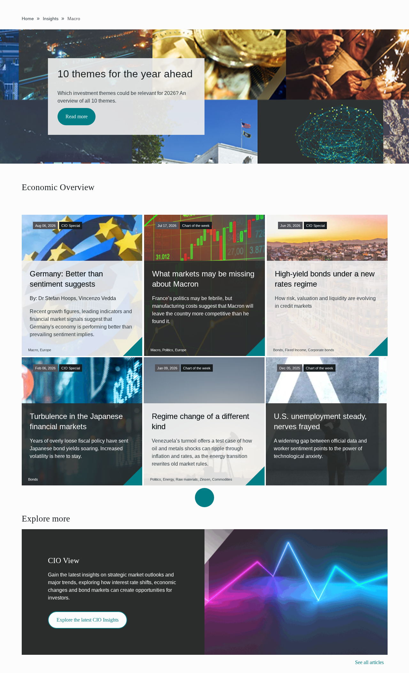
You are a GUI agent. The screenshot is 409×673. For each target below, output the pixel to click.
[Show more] (204, 497)
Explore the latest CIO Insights (88, 620)
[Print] (386, 17)
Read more (77, 116)
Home (28, 18)
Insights (50, 18)
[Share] (377, 18)
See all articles (369, 662)
